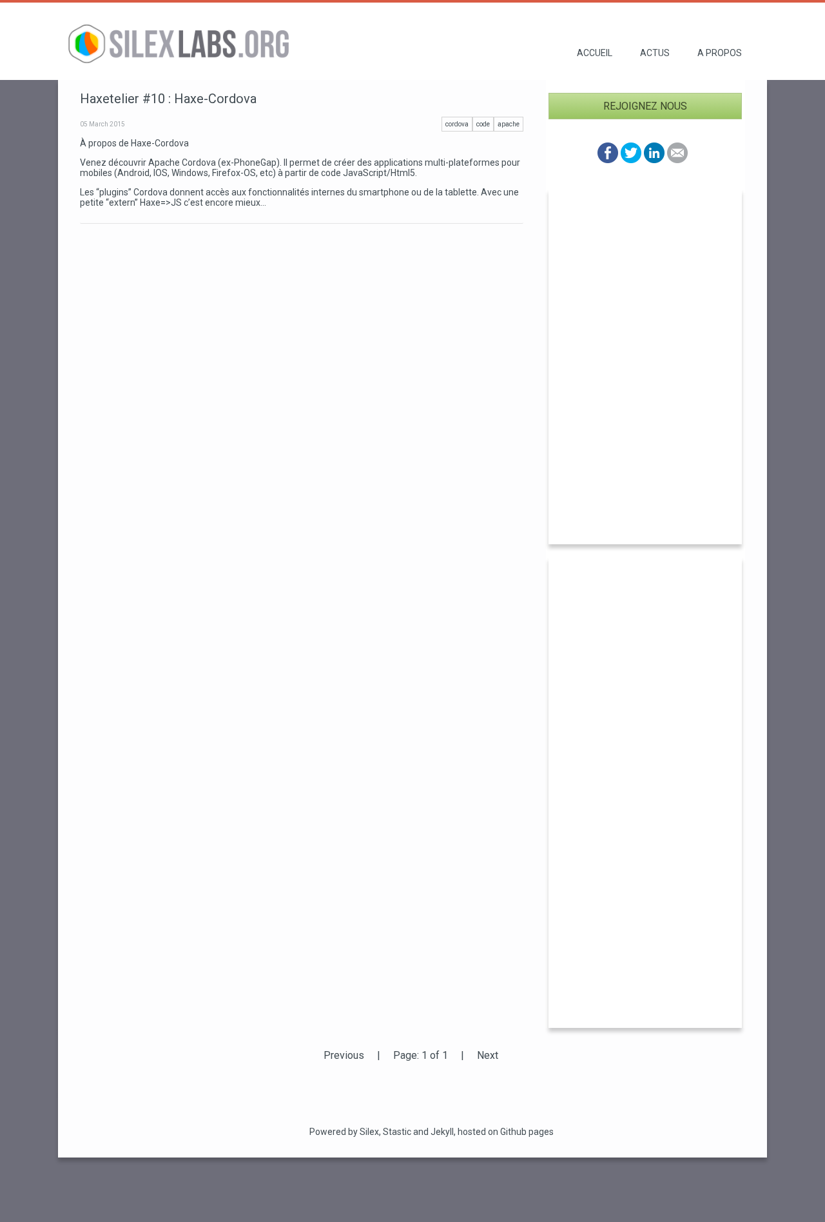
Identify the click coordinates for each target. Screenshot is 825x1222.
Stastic (397, 1132)
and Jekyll (433, 1132)
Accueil (594, 53)
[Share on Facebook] (607, 159)
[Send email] (677, 159)
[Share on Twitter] (631, 159)
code (483, 124)
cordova (457, 124)
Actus (655, 53)
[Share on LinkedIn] (654, 159)
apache (508, 124)
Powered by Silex (344, 1132)
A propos (719, 53)
